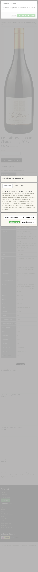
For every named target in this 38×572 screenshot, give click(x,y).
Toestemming (7, 185)
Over (22, 185)
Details (16, 185)
